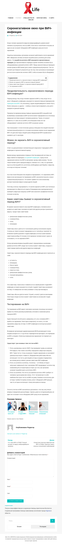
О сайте (51, 18)
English (31, 19)
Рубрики (18, 18)
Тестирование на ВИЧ (15, 86)
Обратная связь (42, 18)
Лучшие (19, 526)
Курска (48, 511)
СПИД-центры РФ (28, 18)
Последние (43, 526)
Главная (10, 18)
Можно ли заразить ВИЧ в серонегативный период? (24, 82)
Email (9, 486)
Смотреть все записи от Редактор (17, 433)
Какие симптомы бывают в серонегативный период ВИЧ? (26, 84)
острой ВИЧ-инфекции (32, 157)
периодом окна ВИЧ (13, 103)
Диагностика (15, 418)
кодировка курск (9, 505)
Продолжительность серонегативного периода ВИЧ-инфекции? (28, 80)
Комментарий (11, 458)
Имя (8, 479)
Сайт (8, 493)
